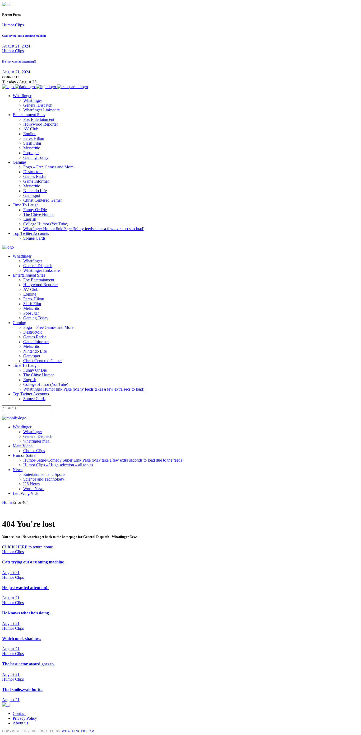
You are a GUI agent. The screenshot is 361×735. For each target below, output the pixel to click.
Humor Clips (13, 25)
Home (7, 502)
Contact (19, 713)
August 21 (11, 572)
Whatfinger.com (78, 731)
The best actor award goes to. (28, 664)
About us (20, 723)
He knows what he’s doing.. (26, 613)
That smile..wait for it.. (22, 689)
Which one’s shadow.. (21, 638)
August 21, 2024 (16, 46)
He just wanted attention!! (19, 61)
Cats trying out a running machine (24, 35)
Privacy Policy (25, 718)
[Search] (4, 414)
